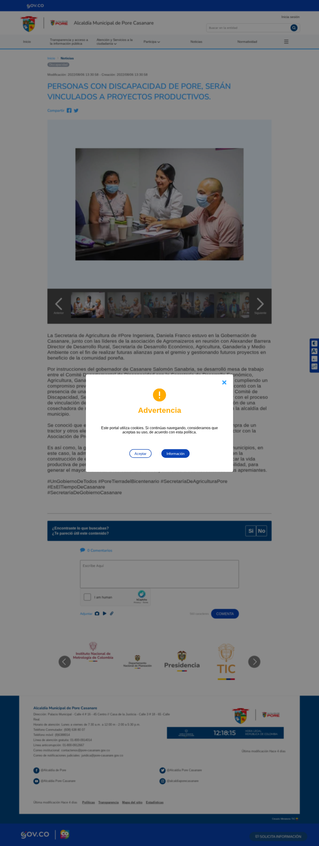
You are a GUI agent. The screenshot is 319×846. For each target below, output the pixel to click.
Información (175, 453)
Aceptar (140, 453)
